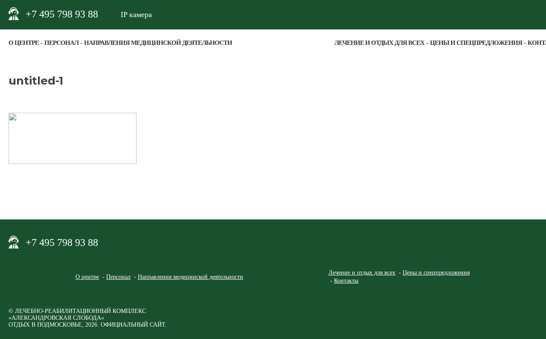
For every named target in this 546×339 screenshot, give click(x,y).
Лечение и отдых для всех (379, 42)
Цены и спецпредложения (476, 42)
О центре (24, 42)
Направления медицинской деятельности (158, 42)
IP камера (136, 14)
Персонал (61, 42)
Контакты (346, 281)
